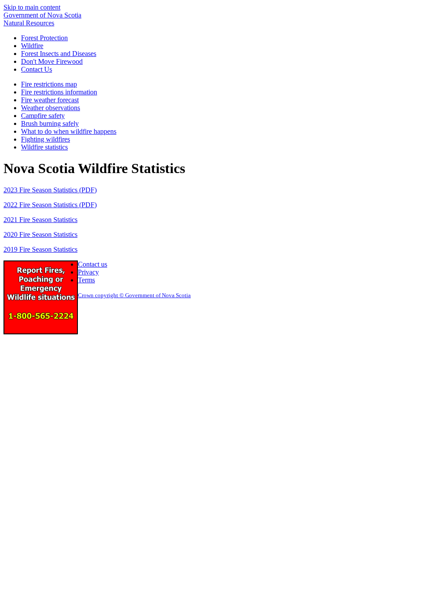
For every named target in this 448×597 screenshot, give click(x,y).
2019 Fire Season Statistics (40, 249)
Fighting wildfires (45, 139)
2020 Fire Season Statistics (40, 234)
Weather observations (50, 107)
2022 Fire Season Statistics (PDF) (50, 204)
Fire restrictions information (59, 92)
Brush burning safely (50, 123)
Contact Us (36, 69)
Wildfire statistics (44, 147)
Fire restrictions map (49, 84)
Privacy (88, 272)
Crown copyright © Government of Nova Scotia (134, 295)
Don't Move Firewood (52, 61)
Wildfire (32, 45)
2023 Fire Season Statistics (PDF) (50, 190)
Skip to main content (32, 7)
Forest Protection (44, 38)
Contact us (92, 264)
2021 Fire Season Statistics (40, 219)
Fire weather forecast (50, 100)
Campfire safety (43, 115)
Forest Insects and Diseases (58, 53)
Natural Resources (29, 23)
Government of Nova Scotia (42, 15)
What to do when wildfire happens (68, 131)
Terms (86, 280)
